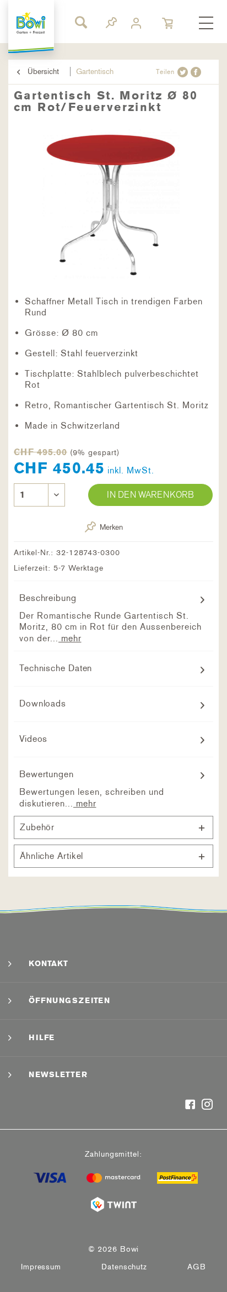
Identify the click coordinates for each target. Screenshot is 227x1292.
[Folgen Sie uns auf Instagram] (207, 1105)
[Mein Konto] (137, 23)
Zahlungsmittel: (113, 1154)
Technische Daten (55, 668)
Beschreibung (48, 598)
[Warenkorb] (169, 23)
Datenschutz (124, 1267)
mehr (70, 638)
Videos (33, 739)
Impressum (41, 1267)
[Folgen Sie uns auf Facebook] (190, 1105)
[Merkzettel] (111, 24)
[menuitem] (206, 24)
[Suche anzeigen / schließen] (80, 22)
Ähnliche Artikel (51, 856)
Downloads (42, 703)
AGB (196, 1267)
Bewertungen (46, 774)
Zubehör (37, 827)
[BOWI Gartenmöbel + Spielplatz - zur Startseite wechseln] (31, 23)
